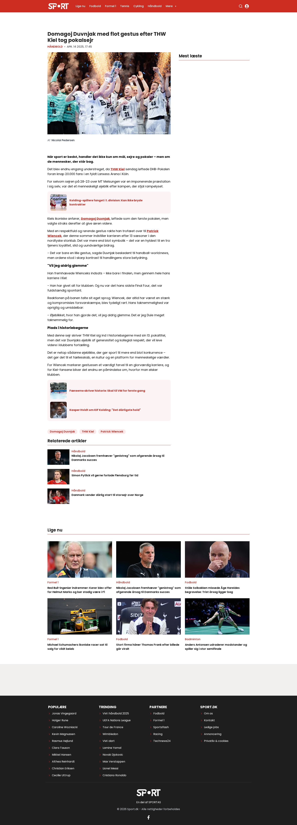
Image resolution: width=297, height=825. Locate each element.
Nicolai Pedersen (63, 140)
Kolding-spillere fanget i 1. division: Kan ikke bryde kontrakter (105, 202)
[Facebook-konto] (148, 817)
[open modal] (247, 6)
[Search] (241, 6)
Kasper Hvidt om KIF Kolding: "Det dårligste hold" (105, 410)
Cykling (138, 6)
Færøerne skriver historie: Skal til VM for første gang (107, 391)
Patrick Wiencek (112, 432)
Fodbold (95, 6)
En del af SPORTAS (148, 802)
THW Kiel (118, 169)
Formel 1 (110, 6)
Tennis (124, 6)
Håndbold (155, 6)
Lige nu (80, 6)
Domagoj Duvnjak (95, 218)
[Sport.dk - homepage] (58, 6)
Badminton (192, 639)
